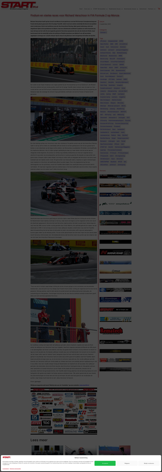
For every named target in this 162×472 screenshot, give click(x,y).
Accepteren (105, 463)
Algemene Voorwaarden (15, 468)
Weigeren (127, 463)
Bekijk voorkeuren (149, 463)
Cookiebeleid (6, 468)
